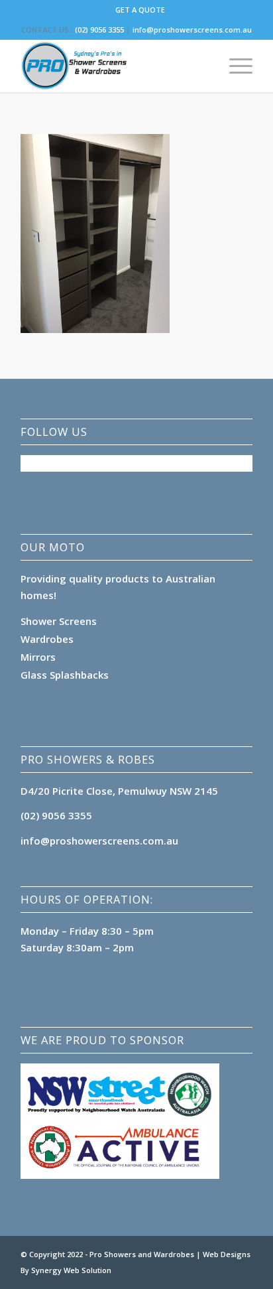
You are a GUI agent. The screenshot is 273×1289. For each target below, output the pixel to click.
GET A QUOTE (140, 10)
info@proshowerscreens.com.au (192, 29)
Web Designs (226, 1254)
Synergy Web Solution (71, 1270)
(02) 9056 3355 (99, 29)
